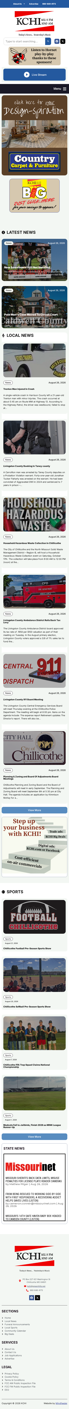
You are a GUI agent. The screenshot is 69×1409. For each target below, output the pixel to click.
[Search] (48, 41)
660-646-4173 (49, 4)
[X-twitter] (62, 41)
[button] (60, 89)
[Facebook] (56, 41)
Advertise (33, 4)
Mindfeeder (61, 1403)
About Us (17, 4)
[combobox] (24, 41)
